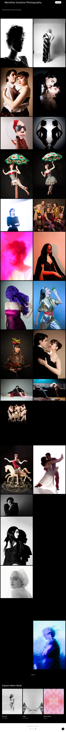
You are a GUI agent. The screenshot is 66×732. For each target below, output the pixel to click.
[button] (33, 675)
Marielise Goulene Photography (23, 2)
